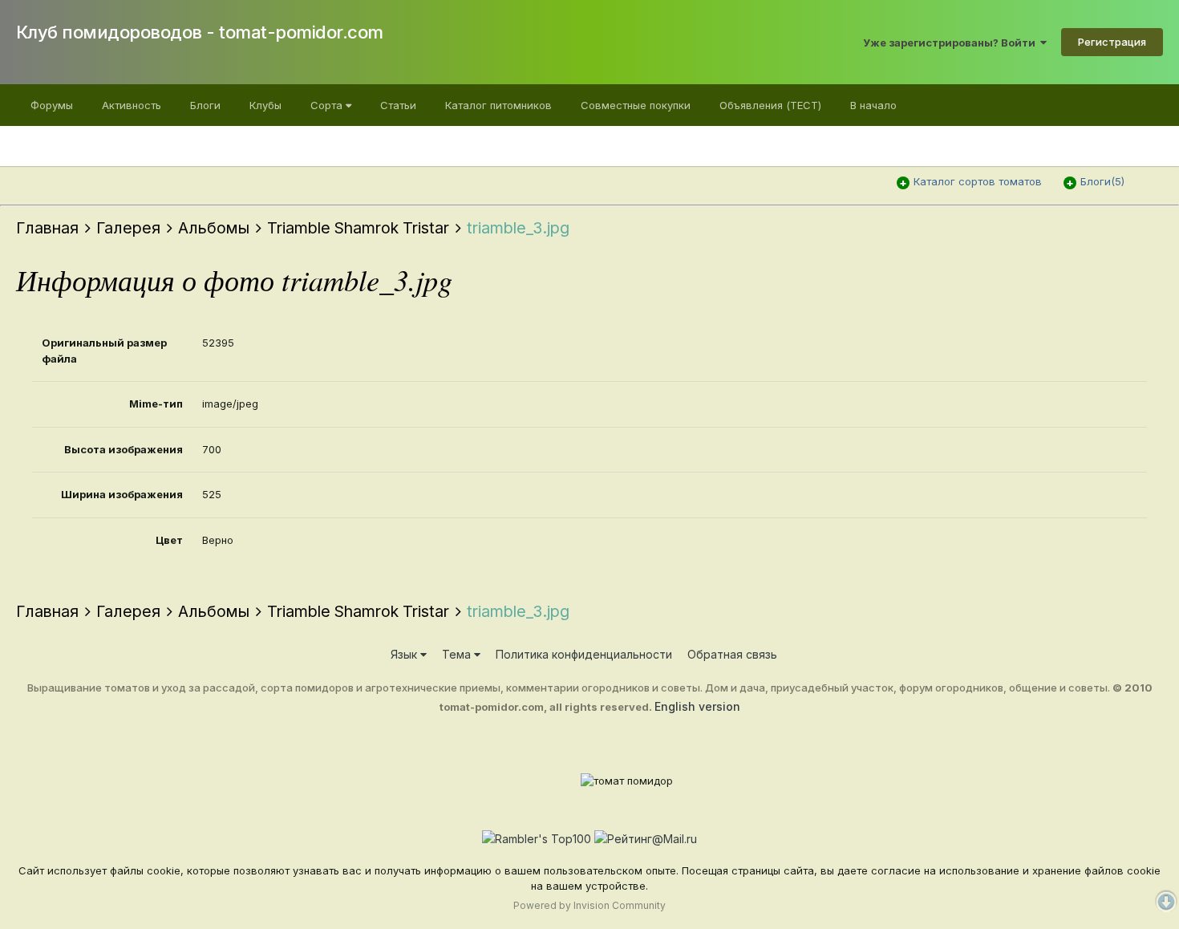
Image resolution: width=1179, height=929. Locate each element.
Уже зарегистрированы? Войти (951, 42)
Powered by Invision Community (589, 905)
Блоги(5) (1102, 181)
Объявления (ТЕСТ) (770, 105)
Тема (458, 654)
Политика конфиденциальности (584, 654)
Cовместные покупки (636, 105)
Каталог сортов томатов (978, 181)
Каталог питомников (498, 105)
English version (697, 706)
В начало (873, 105)
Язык (405, 654)
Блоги (205, 105)
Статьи (398, 105)
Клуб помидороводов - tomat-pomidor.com (199, 32)
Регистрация (1112, 41)
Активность (131, 105)
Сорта (328, 105)
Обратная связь (732, 654)
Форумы (51, 105)
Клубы (265, 105)
